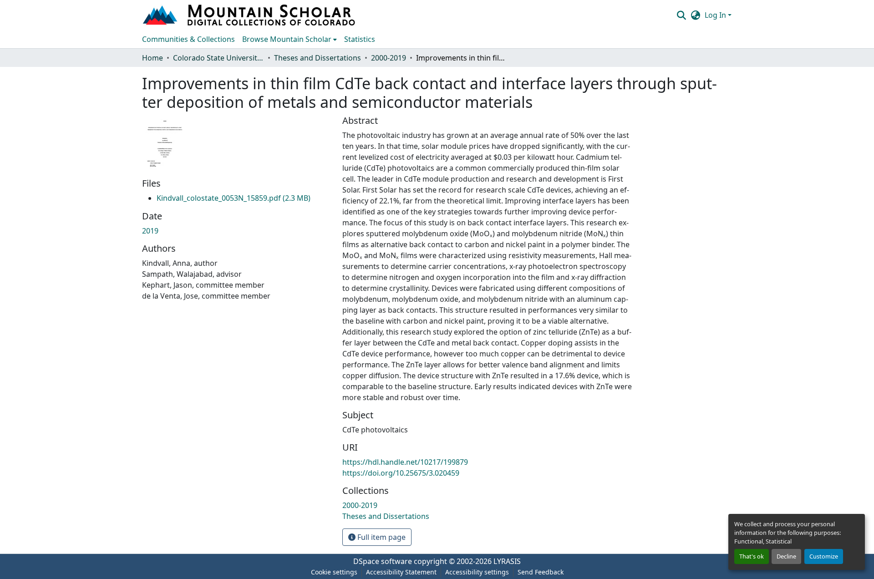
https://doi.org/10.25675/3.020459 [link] (400, 473)
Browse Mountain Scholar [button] (286, 39)
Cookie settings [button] (334, 572)
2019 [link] (150, 231)
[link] (233, 198)
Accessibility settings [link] (477, 572)
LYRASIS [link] (507, 561)
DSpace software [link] (382, 561)
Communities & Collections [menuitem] (188, 39)
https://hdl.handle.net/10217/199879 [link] (405, 462)
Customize (823, 556)
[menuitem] (289, 39)
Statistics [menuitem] (359, 39)
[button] (250, 15)
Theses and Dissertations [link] (317, 58)
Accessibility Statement (401, 572)
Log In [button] (716, 15)
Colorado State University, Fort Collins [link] (218, 58)
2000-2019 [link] (388, 58)
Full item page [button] (381, 537)
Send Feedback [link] (541, 572)
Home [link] (152, 58)
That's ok (751, 556)
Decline (786, 556)
